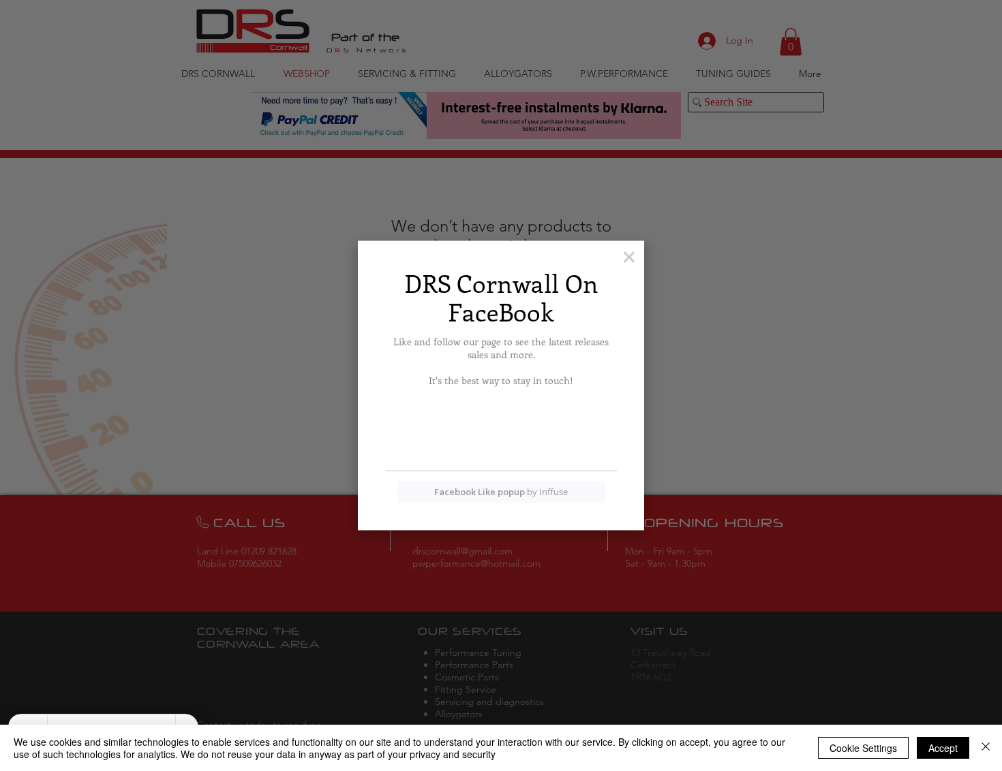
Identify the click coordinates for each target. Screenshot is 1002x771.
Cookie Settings (863, 748)
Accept (943, 748)
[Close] (985, 748)
